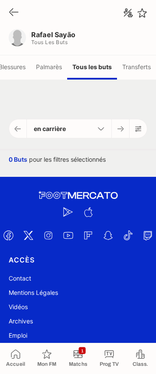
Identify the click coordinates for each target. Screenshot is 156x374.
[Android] (68, 211)
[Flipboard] (87, 235)
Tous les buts (92, 66)
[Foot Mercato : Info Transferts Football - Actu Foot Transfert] (78, 195)
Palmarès (49, 66)
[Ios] (87, 211)
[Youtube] (68, 235)
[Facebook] (8, 235)
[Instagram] (48, 235)
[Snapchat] (107, 235)
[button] (18, 128)
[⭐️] (142, 13)
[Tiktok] (127, 235)
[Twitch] (147, 235)
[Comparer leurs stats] (128, 13)
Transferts (136, 66)
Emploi (18, 335)
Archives (21, 321)
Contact (20, 278)
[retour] (14, 13)
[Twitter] (28, 235)
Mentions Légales (33, 292)
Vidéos (18, 306)
